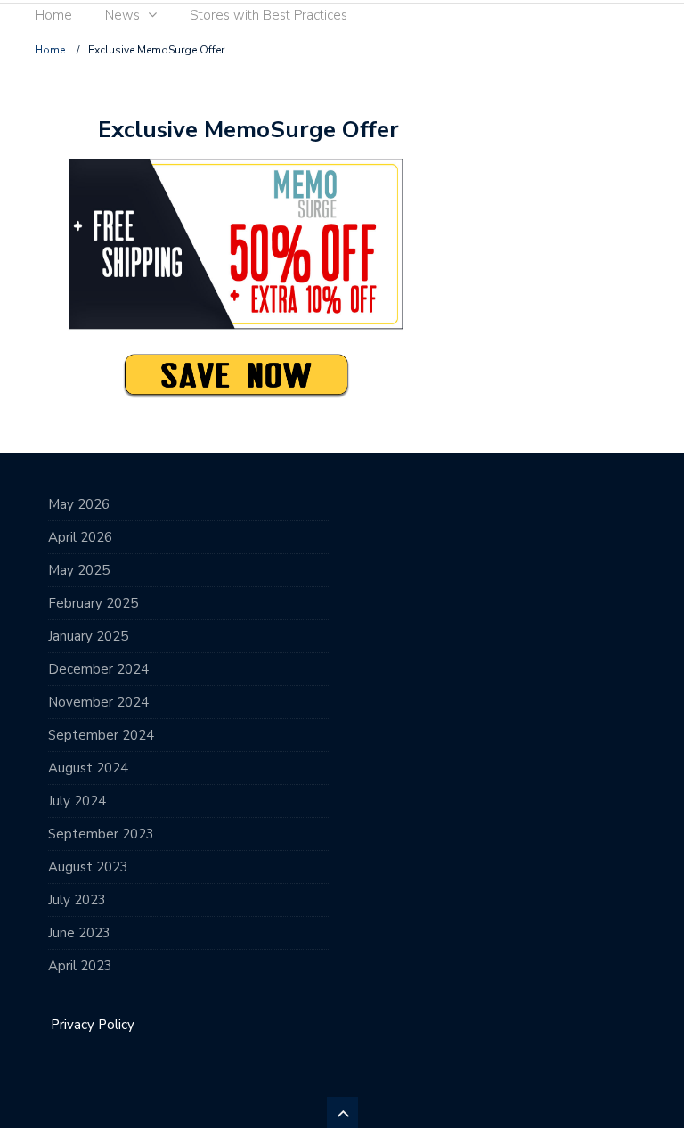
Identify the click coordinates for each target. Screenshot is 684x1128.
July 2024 (77, 801)
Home (53, 15)
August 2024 (88, 768)
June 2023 (79, 933)
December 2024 (98, 669)
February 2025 (93, 603)
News (122, 15)
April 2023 (80, 966)
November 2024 (98, 702)
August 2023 (88, 867)
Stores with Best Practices (268, 15)
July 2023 (77, 900)
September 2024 (101, 735)
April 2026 (80, 537)
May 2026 (79, 504)
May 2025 (79, 570)
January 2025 (88, 636)
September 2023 (101, 834)
